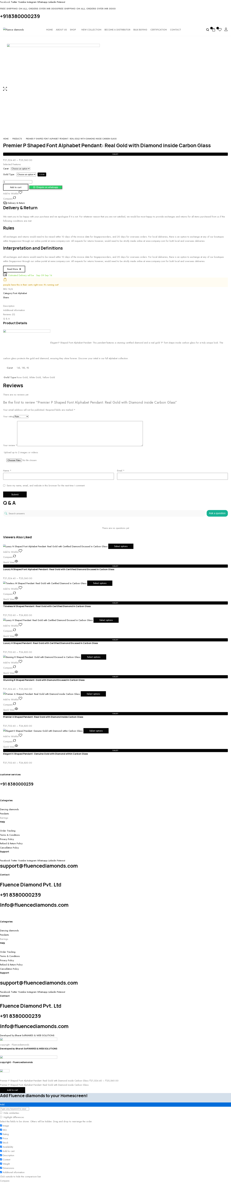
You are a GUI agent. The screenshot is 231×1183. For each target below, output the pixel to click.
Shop (73, 30)
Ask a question (217, 513)
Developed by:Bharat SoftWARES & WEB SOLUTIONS (28, 1048)
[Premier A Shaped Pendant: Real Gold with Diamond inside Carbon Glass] (42, 694)
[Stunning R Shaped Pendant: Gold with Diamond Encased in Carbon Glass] (42, 657)
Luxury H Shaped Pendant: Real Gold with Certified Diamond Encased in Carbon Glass (50, 643)
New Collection (91, 30)
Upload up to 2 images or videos (21, 452)
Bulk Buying (140, 30)
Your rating (8, 416)
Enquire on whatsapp (47, 187)
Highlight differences (13, 1117)
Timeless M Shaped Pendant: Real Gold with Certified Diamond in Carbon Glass (47, 606)
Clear (42, 174)
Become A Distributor (117, 30)
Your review (10, 445)
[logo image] (13, 29)
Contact (175, 30)
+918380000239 (20, 16)
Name (7, 470)
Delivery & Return (16, 203)
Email (120, 470)
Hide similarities (11, 1113)
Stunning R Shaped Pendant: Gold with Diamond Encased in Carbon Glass (44, 679)
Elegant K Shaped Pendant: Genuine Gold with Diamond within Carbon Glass (45, 753)
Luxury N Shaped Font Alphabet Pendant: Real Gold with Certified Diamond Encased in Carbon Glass (58, 569)
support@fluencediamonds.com (39, 865)
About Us (61, 30)
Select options (120, 546)
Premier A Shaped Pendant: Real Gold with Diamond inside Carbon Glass (43, 716)
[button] (45, 187)
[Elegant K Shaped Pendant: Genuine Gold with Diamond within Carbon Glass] (43, 730)
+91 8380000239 (16, 784)
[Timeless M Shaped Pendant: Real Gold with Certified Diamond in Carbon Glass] (45, 583)
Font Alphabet (20, 293)
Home (49, 30)
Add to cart (12, 1090)
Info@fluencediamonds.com (34, 904)
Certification (158, 30)
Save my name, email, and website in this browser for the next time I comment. (46, 485)
